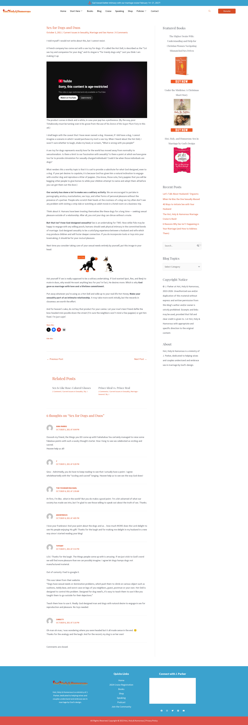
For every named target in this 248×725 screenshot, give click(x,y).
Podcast (121, 702)
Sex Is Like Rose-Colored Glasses (71, 388)
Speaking (119, 11)
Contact (155, 11)
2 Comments (103, 391)
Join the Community (121, 706)
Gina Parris (61, 426)
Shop (130, 11)
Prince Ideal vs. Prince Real (114, 388)
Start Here (75, 11)
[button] (209, 11)
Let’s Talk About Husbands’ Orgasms (181, 193)
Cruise (108, 11)
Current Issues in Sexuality (76, 32)
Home (63, 11)
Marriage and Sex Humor (102, 32)
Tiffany (59, 546)
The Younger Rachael (66, 488)
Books (90, 11)
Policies (140, 11)
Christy (60, 619)
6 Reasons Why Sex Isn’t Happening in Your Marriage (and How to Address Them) (181, 228)
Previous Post (55, 359)
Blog (99, 11)
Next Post (140, 359)
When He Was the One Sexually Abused (181, 199)
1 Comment (56, 391)
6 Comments (121, 32)
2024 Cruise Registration (121, 684)
